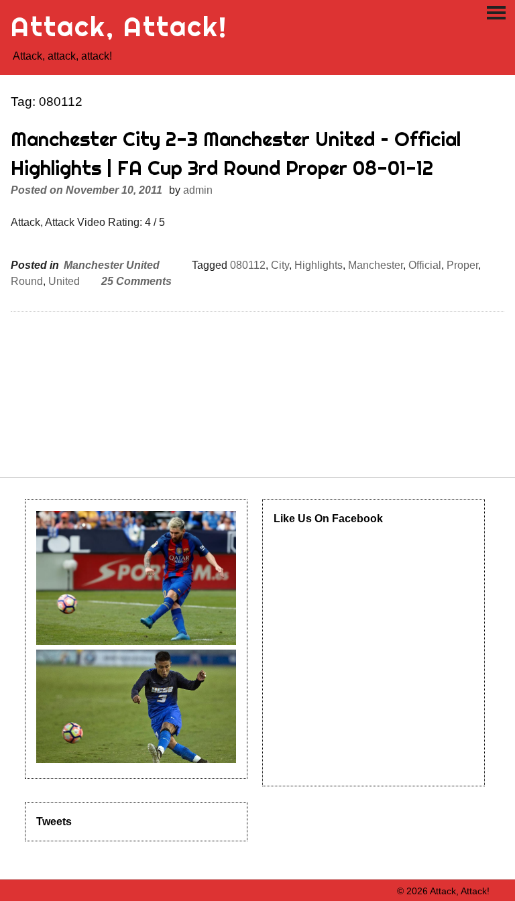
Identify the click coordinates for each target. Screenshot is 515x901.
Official (424, 265)
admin (198, 190)
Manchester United (112, 265)
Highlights (318, 265)
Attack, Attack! (119, 26)
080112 (248, 265)
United (64, 281)
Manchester (375, 265)
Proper (462, 265)
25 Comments (136, 281)
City (280, 265)
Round (27, 281)
